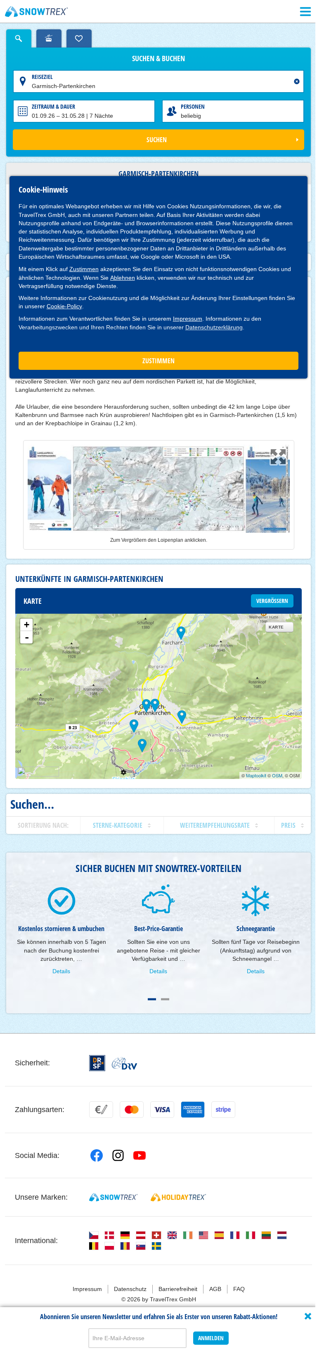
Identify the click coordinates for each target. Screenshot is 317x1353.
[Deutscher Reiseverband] (124, 1063)
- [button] (27, 637)
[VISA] (162, 1109)
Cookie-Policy (64, 306)
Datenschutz (130, 1289)
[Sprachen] (93, 1235)
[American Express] (193, 1109)
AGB (215, 1289)
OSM (277, 775)
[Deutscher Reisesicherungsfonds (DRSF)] (97, 1063)
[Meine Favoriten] (79, 38)
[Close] (308, 1316)
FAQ (239, 1289)
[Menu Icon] (305, 11)
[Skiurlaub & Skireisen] (36, 11)
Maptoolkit (256, 775)
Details (61, 971)
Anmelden (211, 1338)
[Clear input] (296, 81)
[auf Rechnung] (101, 1109)
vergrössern (272, 601)
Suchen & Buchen (158, 58)
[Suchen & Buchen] (18, 38)
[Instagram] (118, 1155)
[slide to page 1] (152, 999)
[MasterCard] (132, 1109)
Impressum (187, 318)
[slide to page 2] (165, 999)
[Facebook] (96, 1155)
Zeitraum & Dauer (53, 106)
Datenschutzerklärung (214, 327)
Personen (193, 106)
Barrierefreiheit (177, 1289)
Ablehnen (122, 277)
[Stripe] (223, 1109)
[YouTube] (139, 1155)
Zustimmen (84, 269)
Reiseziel (42, 77)
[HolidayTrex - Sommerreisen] (178, 1197)
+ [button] (26, 624)
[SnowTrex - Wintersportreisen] (113, 1197)
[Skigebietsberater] (49, 38)
